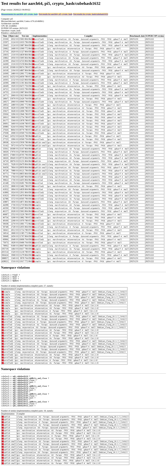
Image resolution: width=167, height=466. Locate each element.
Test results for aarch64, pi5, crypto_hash (55, 14)
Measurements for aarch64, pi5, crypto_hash (19, 14)
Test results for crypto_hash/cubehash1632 (90, 14)
